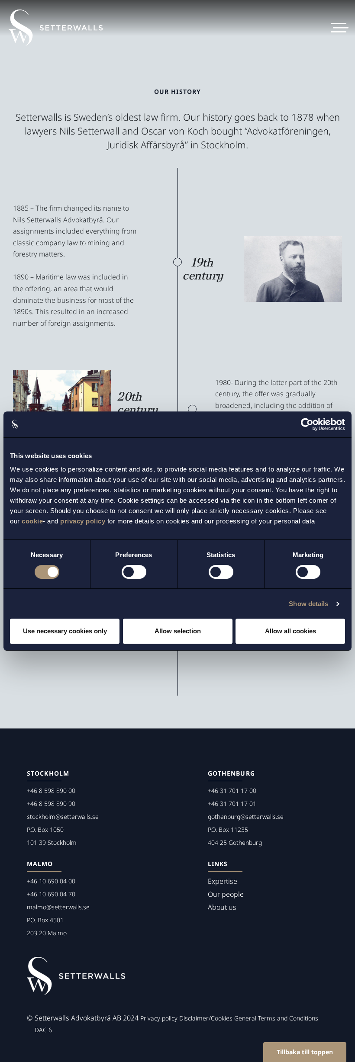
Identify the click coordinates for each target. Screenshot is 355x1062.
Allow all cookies (290, 631)
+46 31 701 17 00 (232, 790)
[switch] (134, 572)
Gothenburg (231, 773)
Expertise (222, 881)
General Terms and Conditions (276, 1018)
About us (222, 907)
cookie (32, 521)
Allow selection (178, 631)
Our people (226, 894)
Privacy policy (159, 1018)
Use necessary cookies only (65, 631)
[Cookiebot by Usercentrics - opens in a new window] (307, 424)
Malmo (40, 864)
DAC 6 (43, 1030)
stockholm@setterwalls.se (63, 816)
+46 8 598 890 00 (51, 790)
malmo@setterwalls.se (58, 907)
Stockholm (48, 773)
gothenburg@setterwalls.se (246, 816)
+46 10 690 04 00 (51, 881)
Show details (308, 603)
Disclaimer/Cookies (205, 1018)
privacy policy (82, 521)
